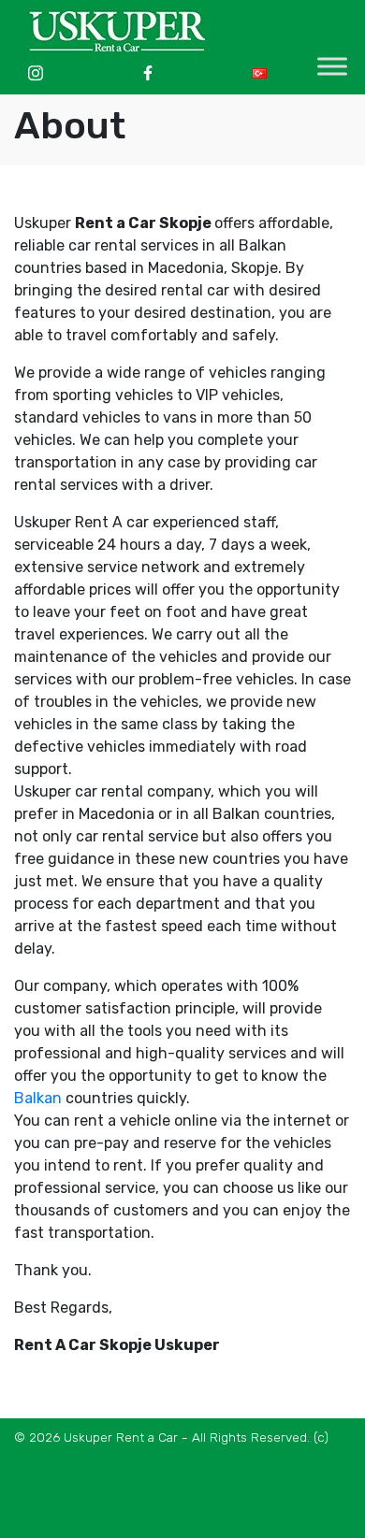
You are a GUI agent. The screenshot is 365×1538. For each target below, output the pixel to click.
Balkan (38, 1098)
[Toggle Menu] (332, 66)
